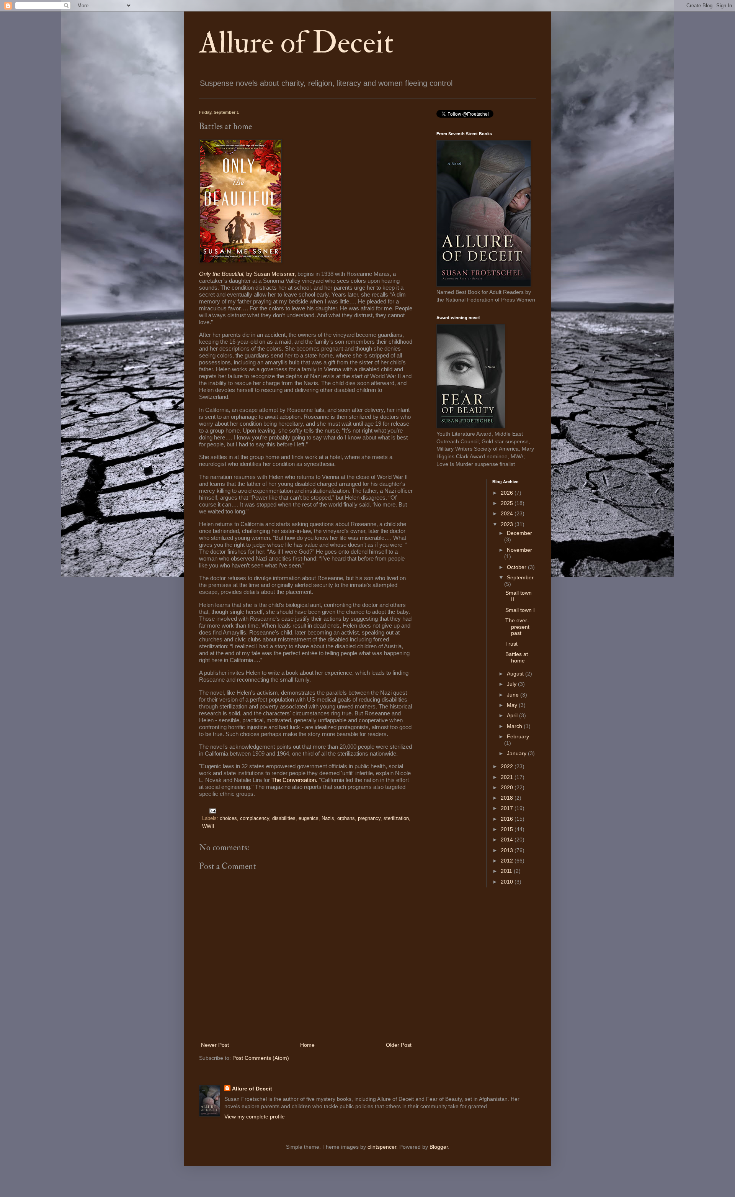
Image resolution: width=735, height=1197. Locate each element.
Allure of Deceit (296, 43)
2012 (507, 861)
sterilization (396, 818)
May (513, 705)
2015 (507, 829)
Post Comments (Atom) (260, 1058)
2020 (507, 787)
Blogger (439, 1147)
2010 (507, 882)
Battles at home (516, 657)
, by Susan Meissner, (248, 274)
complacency (254, 818)
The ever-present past (517, 626)
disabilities (284, 818)
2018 (507, 798)
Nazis (328, 818)
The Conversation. (294, 780)
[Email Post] (211, 810)
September (520, 577)
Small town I (520, 610)
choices (228, 818)
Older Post (399, 1045)
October (517, 567)
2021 (507, 777)
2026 (507, 493)
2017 (507, 808)
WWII (208, 826)
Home (307, 1045)
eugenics (308, 818)
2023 (507, 524)
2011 (507, 871)
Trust (511, 644)
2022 (507, 766)
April (513, 715)
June (513, 695)
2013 (507, 850)
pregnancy (369, 818)
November (519, 550)
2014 (507, 839)
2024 (507, 513)
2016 (507, 819)
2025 (507, 503)
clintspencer (382, 1147)
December (519, 533)
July (512, 684)
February (518, 736)
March (515, 726)
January (517, 753)
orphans (346, 818)
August (516, 674)
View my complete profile (254, 1116)
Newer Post (215, 1045)
